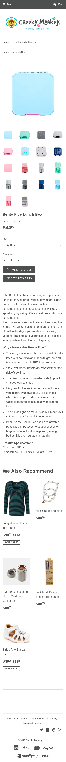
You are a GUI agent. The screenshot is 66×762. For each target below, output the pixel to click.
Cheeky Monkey (34, 740)
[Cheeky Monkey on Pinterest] (54, 730)
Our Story (52, 718)
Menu (10, 4)
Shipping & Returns (32, 723)
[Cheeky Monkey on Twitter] (41, 730)
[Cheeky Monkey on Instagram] (60, 730)
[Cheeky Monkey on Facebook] (47, 730)
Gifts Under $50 (24, 42)
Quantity (7, 254)
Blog (8, 718)
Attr (5, 238)
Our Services (37, 718)
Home (6, 42)
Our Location (20, 718)
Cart (60, 4)
